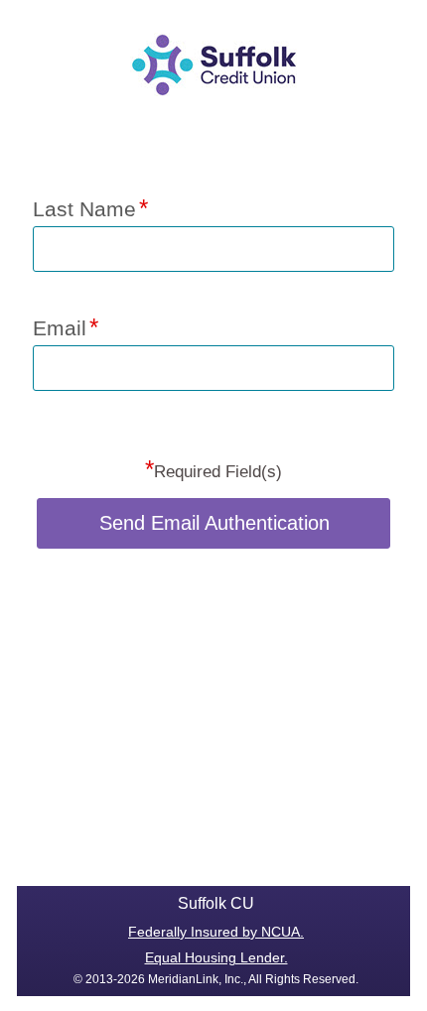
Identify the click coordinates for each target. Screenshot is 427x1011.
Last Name (84, 208)
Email (59, 327)
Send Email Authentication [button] (214, 523)
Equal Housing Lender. (216, 957)
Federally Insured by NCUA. (216, 932)
